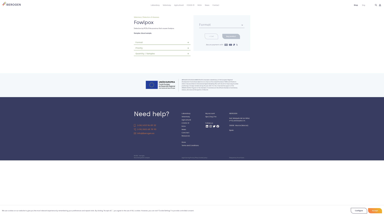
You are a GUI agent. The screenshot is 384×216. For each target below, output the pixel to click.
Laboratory (155, 5)
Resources (186, 136)
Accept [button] (375, 211)
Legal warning (186, 157)
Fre (215, 117)
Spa (206, 117)
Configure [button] (359, 211)
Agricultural (179, 5)
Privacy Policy (194, 157)
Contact (215, 5)
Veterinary (167, 5)
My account (210, 113)
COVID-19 (190, 5)
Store (184, 142)
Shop (356, 5)
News (207, 5)
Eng (363, 5)
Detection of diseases (151, 17)
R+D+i (200, 5)
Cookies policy (203, 157)
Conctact (185, 133)
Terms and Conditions (190, 145)
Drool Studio (240, 157)
